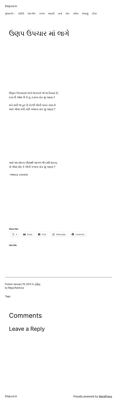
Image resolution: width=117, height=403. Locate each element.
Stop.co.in (11, 6)
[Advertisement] (58, 64)
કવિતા (37, 284)
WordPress (105, 396)
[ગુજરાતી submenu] (14, 13)
